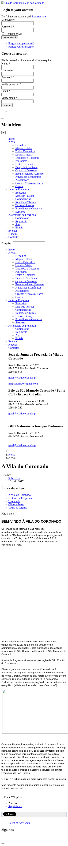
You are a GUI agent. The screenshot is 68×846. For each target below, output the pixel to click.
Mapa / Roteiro (23, 148)
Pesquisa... (7, 243)
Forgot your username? (21, 46)
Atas (17, 224)
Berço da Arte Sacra (26, 167)
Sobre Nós (14, 478)
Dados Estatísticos (25, 151)
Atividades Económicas (28, 176)
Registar (7, 105)
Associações (22, 179)
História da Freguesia (20, 498)
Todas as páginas (17, 507)
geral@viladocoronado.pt (22, 377)
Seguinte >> (15, 806)
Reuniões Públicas (25, 202)
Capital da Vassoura (26, 170)
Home (11, 454)
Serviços (20, 211)
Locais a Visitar (23, 154)
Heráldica (20, 145)
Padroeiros (21, 160)
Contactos (13, 236)
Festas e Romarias (25, 164)
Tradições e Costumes (27, 157)
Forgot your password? (21, 43)
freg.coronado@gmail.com (23, 383)
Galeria (19, 186)
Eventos (12, 230)
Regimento (21, 221)
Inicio (11, 138)
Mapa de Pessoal (24, 195)
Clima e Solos (16, 504)
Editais (19, 227)
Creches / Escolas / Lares (29, 183)
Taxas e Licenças (24, 205)
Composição (22, 217)
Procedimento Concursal (28, 208)
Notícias (12, 233)
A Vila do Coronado (19, 494)
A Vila (12, 141)
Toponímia (14, 501)
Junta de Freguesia (18, 189)
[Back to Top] (2, 843)
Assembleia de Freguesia (22, 214)
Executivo (21, 192)
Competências (23, 198)
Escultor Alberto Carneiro (29, 173)
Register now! (39, 16)
